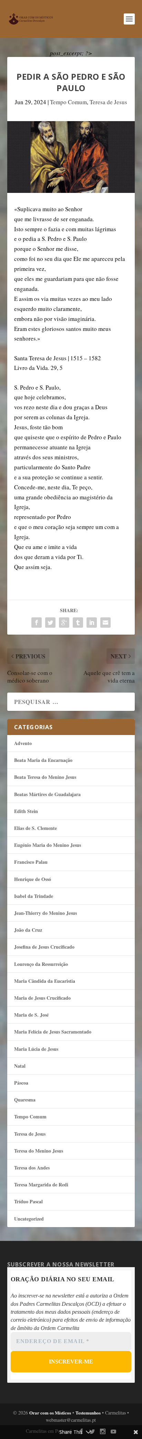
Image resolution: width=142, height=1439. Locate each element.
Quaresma (25, 1099)
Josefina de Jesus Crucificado (44, 946)
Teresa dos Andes (32, 1167)
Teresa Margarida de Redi (41, 1184)
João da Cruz (28, 929)
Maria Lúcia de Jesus (36, 1049)
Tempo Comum (68, 102)
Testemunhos (88, 1412)
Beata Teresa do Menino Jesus (45, 777)
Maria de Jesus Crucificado (42, 997)
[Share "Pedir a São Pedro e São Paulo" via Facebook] (36, 622)
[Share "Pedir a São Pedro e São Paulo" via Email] (105, 622)
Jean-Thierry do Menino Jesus (45, 913)
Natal (20, 1065)
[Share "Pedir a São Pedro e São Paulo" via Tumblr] (78, 622)
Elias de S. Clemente (35, 828)
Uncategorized (29, 1218)
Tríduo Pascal (28, 1201)
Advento (23, 743)
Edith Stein (26, 811)
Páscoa (21, 1082)
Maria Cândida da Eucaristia (44, 981)
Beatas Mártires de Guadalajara (47, 794)
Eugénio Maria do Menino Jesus (47, 845)
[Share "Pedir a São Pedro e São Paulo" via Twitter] (50, 622)
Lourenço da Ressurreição (41, 964)
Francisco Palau (31, 861)
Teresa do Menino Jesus (38, 1150)
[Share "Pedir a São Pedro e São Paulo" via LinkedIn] (92, 622)
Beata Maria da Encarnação (43, 760)
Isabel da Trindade (33, 896)
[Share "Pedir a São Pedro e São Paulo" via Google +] (64, 622)
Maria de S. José (31, 1014)
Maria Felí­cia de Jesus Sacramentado (52, 1031)
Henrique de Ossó (32, 879)
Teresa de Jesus (108, 102)
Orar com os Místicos (50, 1412)
